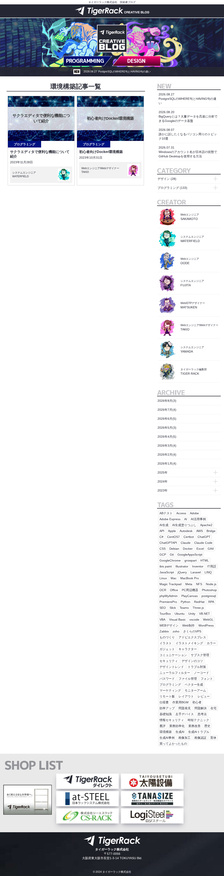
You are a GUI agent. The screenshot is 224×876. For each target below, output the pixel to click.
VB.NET (204, 613)
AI (185, 519)
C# (161, 537)
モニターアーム (195, 690)
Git (172, 554)
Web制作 (188, 625)
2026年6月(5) (167, 418)
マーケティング (170, 690)
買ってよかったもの (173, 743)
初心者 (196, 702)
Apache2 (206, 525)
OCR (162, 590)
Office (174, 590)
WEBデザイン (168, 625)
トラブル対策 (197, 667)
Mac (174, 578)
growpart (190, 560)
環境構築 (165, 732)
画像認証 (200, 737)
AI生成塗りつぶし (184, 525)
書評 (162, 726)
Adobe (194, 513)
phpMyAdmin (168, 596)
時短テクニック (198, 720)
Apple (172, 531)
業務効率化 (177, 726)
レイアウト (186, 696)
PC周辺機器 (190, 590)
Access (181, 513)
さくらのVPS (192, 631)
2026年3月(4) (167, 445)
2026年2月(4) (167, 454)
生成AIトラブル (198, 732)
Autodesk (186, 531)
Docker (188, 548)
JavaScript (166, 572)
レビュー (204, 696)
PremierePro (168, 602)
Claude (186, 542)
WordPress (206, 625)
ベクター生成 (194, 684)
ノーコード (201, 672)
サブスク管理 (200, 655)
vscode (194, 619)
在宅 (213, 708)
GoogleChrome (170, 560)
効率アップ (167, 708)
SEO (162, 607)
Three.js (198, 607)
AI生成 (163, 525)
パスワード (167, 678)
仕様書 (164, 702)
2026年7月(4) (167, 409)
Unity (191, 613)
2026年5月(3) (167, 427)
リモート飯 (167, 696)
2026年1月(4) (167, 463)
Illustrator (181, 566)
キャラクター (187, 649)
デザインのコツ (192, 661)
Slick (173, 607)
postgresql (208, 596)
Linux (163, 578)
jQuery (182, 572)
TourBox (165, 613)
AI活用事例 (198, 519)
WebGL (208, 619)
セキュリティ (168, 661)
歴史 (207, 726)
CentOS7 (173, 537)
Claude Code (203, 542)
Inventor (197, 566)
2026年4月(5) (167, 436)
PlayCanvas (189, 596)
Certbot (189, 537)
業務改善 (194, 726)
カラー (211, 643)
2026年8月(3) (167, 400)
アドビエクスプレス (192, 637)
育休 (213, 737)
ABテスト (166, 513)
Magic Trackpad (170, 584)
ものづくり (167, 637)
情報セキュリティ (171, 720)
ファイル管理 (187, 678)
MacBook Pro (189, 578)
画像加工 (184, 737)
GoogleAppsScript (189, 554)
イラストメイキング (189, 643)
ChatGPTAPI (168, 542)
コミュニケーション (173, 655)
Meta (188, 584)
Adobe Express (169, 519)
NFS (199, 584)
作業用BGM (180, 702)
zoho (176, 631)
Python (185, 602)
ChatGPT (204, 537)
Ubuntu (180, 613)
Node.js (211, 584)
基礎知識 (165, 714)
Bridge (210, 531)
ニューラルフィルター (174, 672)
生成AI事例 (167, 737)
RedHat (199, 602)
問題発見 (184, 708)
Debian (174, 548)
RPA (211, 602)
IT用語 (211, 566)
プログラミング (24, 144)
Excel (200, 548)
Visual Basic (177, 619)
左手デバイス (184, 714)
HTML (204, 560)
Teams (184, 607)
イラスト (165, 643)
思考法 (202, 714)
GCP (162, 554)
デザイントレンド (171, 667)
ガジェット (167, 649)
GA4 (211, 548)
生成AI (179, 732)
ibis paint (165, 566)
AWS (199, 531)
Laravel (196, 572)
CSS (162, 548)
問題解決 (200, 708)
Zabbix (164, 631)
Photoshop (209, 590)
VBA (162, 619)
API (161, 531)
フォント (207, 678)
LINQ (208, 572)
